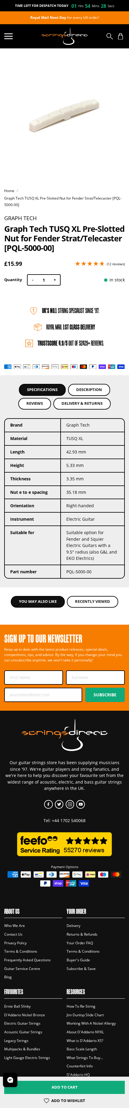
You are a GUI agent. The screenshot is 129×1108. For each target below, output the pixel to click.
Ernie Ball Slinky (17, 1006)
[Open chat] (10, 1080)
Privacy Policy (15, 942)
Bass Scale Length (82, 1049)
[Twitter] (59, 804)
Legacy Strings (16, 1040)
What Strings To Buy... (85, 1057)
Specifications (42, 389)
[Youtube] (80, 804)
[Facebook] (48, 804)
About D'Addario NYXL (85, 1032)
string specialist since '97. (70, 311)
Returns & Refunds (82, 934)
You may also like (38, 601)
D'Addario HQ (78, 1074)
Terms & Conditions (20, 951)
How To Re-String (81, 1006)
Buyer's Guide (78, 960)
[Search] (109, 36)
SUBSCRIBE (105, 695)
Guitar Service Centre (22, 968)
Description (89, 389)
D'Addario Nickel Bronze (24, 1014)
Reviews (34, 403)
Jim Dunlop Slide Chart (85, 1014)
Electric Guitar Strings (22, 1023)
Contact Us (13, 934)
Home (9, 190)
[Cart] (120, 36)
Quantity (13, 279)
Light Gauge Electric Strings (27, 1057)
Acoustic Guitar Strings (23, 1032)
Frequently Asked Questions (27, 960)
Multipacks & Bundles (22, 1049)
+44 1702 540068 (69, 820)
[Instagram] (70, 804)
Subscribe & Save (81, 968)
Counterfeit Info (80, 1066)
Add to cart (65, 1087)
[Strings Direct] (64, 36)
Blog (8, 977)
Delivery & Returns (82, 403)
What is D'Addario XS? (85, 1040)
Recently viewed (92, 601)
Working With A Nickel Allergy (91, 1023)
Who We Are (14, 925)
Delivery (73, 925)
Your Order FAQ (80, 942)
